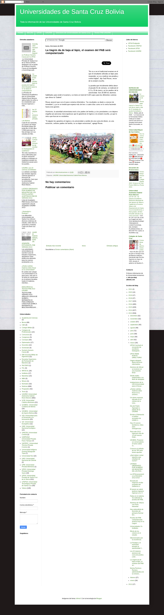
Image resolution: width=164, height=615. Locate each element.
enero (132, 580)
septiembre (134, 325)
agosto (132, 328)
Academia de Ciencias (30, 318)
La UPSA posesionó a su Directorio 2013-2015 (137, 476)
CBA (23, 325)
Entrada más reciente (53, 246)
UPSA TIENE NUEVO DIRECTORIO (136, 355)
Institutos (25, 373)
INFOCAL (25, 371)
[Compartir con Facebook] (86, 172)
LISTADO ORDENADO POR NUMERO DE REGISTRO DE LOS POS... (136, 467)
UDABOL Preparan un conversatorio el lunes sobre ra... (137, 442)
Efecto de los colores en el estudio (135, 533)
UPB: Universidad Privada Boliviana (28, 466)
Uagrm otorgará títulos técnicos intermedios (136, 362)
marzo (132, 343)
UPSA (39, 33)
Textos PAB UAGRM (102, 33)
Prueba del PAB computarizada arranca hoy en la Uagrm (137, 520)
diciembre (134, 316)
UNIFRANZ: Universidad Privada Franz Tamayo (29, 439)
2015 (130, 307)
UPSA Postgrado (134, 43)
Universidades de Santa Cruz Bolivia (72, 11)
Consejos (25, 340)
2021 (130, 289)
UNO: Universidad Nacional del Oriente (29, 459)
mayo (132, 337)
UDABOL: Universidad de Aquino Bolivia (29, 412)
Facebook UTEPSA (135, 46)
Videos (24, 488)
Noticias (24, 386)
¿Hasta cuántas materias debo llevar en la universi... (136, 391)
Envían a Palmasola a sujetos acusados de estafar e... (137, 417)
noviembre (134, 319)
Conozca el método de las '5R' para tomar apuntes (137, 450)
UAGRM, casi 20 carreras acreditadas (29, 169)
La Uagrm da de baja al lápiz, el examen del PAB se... (137, 562)
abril (132, 340)
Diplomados (26, 342)
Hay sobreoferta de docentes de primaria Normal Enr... (136, 512)
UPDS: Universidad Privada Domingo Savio (28, 471)
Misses (24, 381)
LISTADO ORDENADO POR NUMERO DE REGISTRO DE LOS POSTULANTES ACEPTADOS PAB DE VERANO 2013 (30, 193)
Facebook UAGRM (134, 51)
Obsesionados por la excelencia (136, 539)
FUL (23, 368)
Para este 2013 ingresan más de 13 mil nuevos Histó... (137, 434)
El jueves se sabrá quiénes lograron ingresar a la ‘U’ (137, 491)
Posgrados (25, 389)
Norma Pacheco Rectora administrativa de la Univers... (137, 571)
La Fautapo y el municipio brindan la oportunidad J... (136, 545)
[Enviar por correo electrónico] (79, 172)
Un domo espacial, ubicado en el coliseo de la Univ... (136, 400)
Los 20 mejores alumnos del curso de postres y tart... (137, 554)
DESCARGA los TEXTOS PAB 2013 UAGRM (28, 289)
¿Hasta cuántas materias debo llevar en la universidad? (29, 268)
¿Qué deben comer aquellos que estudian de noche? (137, 458)
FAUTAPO (25, 365)
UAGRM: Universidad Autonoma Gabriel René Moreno (70, 175)
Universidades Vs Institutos (136, 527)
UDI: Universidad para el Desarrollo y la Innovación (29, 417)
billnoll (78, 598)
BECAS (30, 33)
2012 (130, 584)
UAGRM (48, 33)
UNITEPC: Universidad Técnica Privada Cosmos (30, 445)
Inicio (84, 246)
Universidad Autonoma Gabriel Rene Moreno (135, 193)
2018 (130, 298)
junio (132, 334)
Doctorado (25, 348)
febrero (133, 577)
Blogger (99, 598)
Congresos (25, 337)
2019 (130, 295)
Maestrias (25, 376)
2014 (130, 310)
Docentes (25, 345)
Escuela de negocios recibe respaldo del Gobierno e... (136, 483)
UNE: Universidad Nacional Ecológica (28, 427)
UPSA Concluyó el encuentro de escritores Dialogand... (136, 348)
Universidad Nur (27, 456)
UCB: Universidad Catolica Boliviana (28, 401)
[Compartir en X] (84, 172)
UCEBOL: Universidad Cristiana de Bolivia (29, 406)
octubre (133, 322)
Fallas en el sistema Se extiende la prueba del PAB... (137, 498)
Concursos (25, 335)
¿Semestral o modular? (26, 212)
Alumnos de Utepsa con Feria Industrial (137, 504)
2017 (130, 301)
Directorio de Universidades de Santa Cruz (73, 33)
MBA (23, 378)
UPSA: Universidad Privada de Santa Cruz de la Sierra (30, 477)
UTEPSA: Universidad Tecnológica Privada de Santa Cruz (29, 483)
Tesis (23, 391)
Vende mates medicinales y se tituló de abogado (137, 377)
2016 (130, 304)
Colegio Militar (27, 328)
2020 (130, 292)
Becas (24, 322)
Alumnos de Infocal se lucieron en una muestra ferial (136, 370)
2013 (130, 313)
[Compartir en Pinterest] (89, 172)
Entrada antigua (112, 246)
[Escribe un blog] (81, 172)
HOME (20, 33)
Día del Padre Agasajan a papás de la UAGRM (135, 408)
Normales (25, 384)
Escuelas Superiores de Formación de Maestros (29, 361)
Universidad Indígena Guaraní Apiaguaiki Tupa (29, 451)
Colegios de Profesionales (26, 331)
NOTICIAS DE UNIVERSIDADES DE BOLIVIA (135, 90)
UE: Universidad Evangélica (27, 423)
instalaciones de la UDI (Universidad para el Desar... (137, 384)
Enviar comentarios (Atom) (64, 249)
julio (132, 331)
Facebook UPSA (134, 48)
